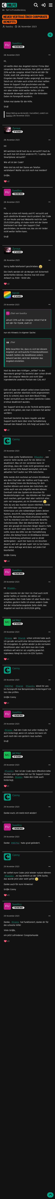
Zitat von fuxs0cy (18, 313)
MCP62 (9, 686)
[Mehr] (49, 55)
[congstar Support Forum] (9, 5)
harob (22, 638)
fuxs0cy (9, 26)
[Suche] (36, 5)
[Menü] (51, 5)
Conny (12, 588)
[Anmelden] (43, 5)
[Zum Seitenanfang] (50, 1195)
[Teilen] (50, 34)
